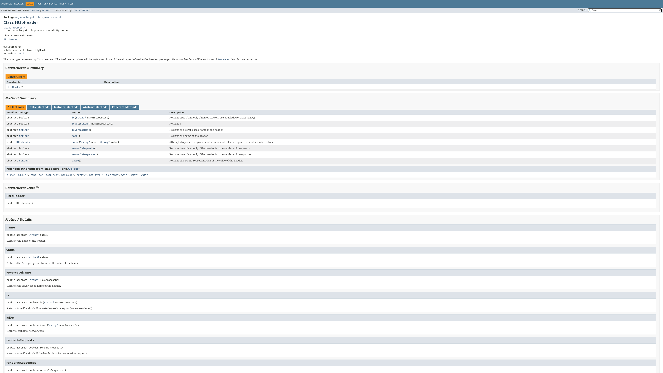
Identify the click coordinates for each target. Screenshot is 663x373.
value (75, 160)
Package (19, 4)
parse (75, 142)
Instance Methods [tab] (66, 107)
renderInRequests (83, 148)
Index (62, 4)
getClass (51, 175)
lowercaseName (81, 129)
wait (124, 175)
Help (70, 4)
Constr (35, 10)
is (73, 117)
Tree (39, 4)
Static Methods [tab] (39, 107)
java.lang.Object (13, 27)
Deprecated (50, 4)
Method (45, 10)
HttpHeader (10, 39)
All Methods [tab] (16, 107)
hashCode (66, 175)
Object (19, 53)
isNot (75, 123)
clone (10, 175)
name (74, 136)
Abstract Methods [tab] (95, 107)
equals (22, 175)
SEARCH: (582, 10)
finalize (36, 175)
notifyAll (95, 175)
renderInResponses (83, 154)
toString (111, 175)
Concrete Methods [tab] (124, 107)
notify (81, 175)
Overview (6, 4)
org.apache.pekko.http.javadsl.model (38, 17)
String (80, 117)
